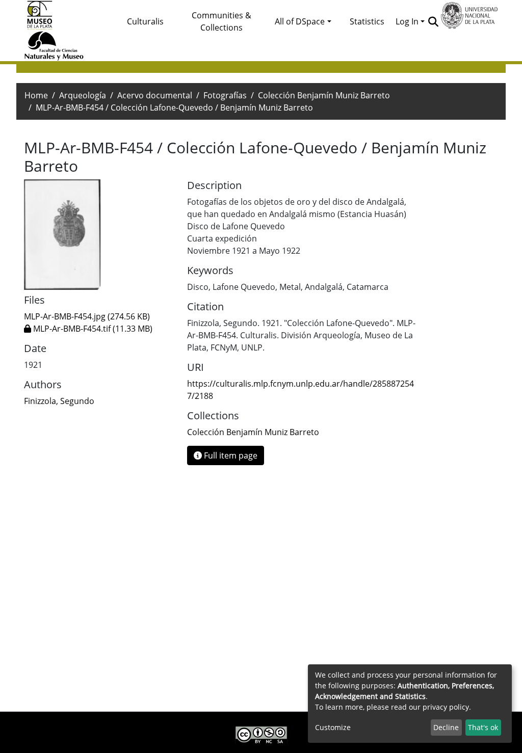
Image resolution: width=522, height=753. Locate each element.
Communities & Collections (221, 21)
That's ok (483, 727)
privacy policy (446, 707)
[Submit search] (433, 21)
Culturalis (145, 21)
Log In (407, 21)
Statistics (367, 21)
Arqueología (82, 95)
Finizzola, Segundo (59, 401)
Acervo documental (154, 95)
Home (36, 95)
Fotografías (225, 95)
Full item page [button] (229, 455)
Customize (333, 727)
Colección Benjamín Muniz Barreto (324, 95)
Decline (446, 727)
